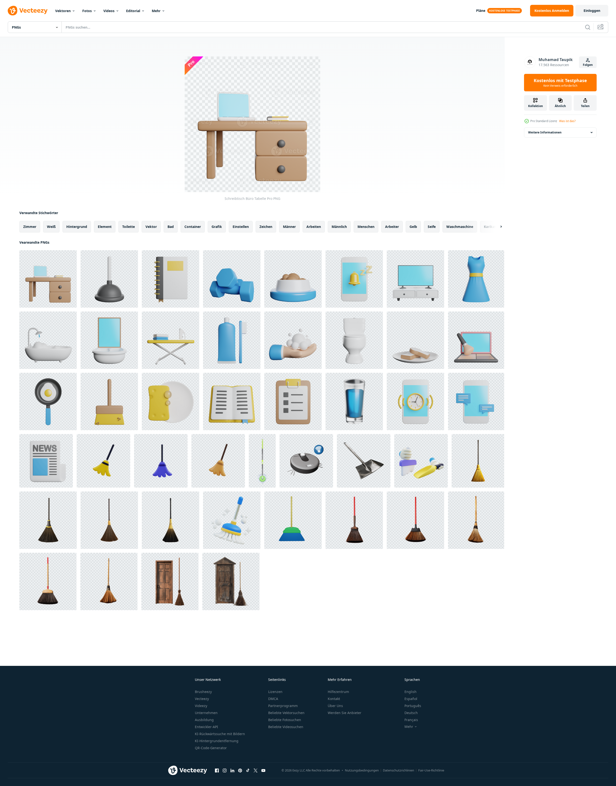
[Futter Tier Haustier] (293, 279)
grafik (217, 226)
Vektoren (63, 10)
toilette (128, 226)
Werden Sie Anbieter (344, 712)
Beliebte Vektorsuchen (286, 712)
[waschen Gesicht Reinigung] (293, 340)
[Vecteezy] (27, 11)
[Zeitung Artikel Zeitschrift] (46, 461)
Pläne (480, 10)
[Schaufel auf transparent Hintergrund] (363, 461)
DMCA (273, 698)
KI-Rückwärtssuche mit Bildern (220, 734)
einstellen (241, 226)
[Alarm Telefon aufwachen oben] (415, 401)
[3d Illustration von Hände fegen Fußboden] (421, 461)
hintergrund (76, 226)
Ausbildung (204, 719)
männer (289, 226)
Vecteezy (202, 698)
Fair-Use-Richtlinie (431, 770)
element (105, 226)
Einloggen (592, 10)
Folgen (588, 65)
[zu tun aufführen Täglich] (293, 401)
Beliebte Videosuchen (285, 726)
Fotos (87, 10)
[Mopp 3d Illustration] (231, 520)
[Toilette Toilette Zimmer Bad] (354, 340)
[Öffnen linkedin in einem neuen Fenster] (232, 770)
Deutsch (411, 712)
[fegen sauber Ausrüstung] (109, 401)
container (192, 226)
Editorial (133, 10)
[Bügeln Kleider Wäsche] (170, 340)
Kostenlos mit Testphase (560, 83)
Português (412, 705)
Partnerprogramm (283, 705)
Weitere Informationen (545, 132)
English (410, 691)
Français (411, 719)
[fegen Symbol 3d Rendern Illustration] (103, 461)
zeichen (265, 226)
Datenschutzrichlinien (398, 770)
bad (170, 226)
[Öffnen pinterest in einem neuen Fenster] (240, 770)
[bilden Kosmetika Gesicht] (476, 340)
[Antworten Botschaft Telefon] (476, 401)
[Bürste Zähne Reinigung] (231, 340)
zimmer (29, 226)
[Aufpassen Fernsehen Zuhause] (415, 279)
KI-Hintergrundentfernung (216, 741)
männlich (339, 226)
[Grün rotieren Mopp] (262, 461)
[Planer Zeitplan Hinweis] (170, 279)
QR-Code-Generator (211, 748)
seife (432, 226)
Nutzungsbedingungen (362, 770)
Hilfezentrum (338, 691)
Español (410, 698)
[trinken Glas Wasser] (354, 401)
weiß (51, 226)
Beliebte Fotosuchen (284, 719)
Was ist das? (567, 121)
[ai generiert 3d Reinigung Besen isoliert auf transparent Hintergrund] (354, 520)
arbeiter (392, 226)
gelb (413, 226)
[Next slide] (497, 227)
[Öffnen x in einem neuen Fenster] (256, 770)
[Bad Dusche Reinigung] (48, 340)
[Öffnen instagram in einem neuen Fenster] (225, 770)
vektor (151, 226)
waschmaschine (459, 226)
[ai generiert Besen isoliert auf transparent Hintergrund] (478, 461)
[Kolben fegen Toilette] (109, 279)
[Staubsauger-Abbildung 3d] (306, 461)
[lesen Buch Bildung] (231, 401)
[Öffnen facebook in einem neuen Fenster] (217, 770)
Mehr (156, 10)
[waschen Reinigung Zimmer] (109, 340)
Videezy (201, 705)
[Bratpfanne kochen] (48, 401)
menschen (365, 226)
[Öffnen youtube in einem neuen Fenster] (263, 770)
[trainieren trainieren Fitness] (231, 279)
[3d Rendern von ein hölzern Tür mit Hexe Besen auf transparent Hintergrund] (169, 581)
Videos (108, 10)
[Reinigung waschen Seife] (170, 401)
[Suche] (588, 27)
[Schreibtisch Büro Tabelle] (48, 279)
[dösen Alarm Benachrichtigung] (354, 279)
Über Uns (335, 705)
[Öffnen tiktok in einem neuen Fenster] (248, 770)
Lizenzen (275, 691)
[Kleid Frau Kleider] (476, 279)
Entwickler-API (206, 726)
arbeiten (313, 226)
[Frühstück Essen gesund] (415, 340)
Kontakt (334, 698)
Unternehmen (206, 712)
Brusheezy (203, 691)
